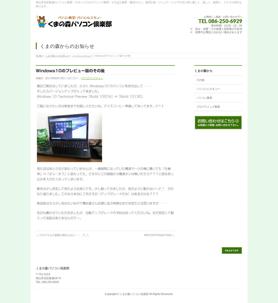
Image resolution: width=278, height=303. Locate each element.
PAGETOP (232, 250)
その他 (200, 80)
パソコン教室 (204, 97)
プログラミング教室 (208, 106)
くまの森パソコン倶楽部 (134, 294)
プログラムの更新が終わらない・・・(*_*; (62, 235)
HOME (39, 56)
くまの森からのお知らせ (57, 56)
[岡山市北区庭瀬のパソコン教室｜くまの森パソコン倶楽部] (74, 23)
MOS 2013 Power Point (159, 235)
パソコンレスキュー (82, 56)
